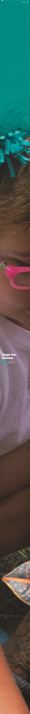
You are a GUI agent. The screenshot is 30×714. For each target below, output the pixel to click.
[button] (25, 2)
